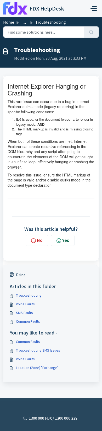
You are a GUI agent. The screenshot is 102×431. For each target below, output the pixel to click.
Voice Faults (25, 304)
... (25, 22)
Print (20, 274)
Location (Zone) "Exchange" (37, 367)
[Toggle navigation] (93, 8)
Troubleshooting (29, 295)
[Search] (91, 32)
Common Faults (28, 321)
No (40, 240)
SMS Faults (24, 312)
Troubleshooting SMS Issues (38, 350)
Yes (65, 240)
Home (8, 22)
